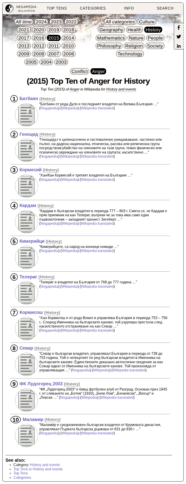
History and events (45, 465)
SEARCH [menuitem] (165, 8)
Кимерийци (32, 241)
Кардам (28, 205)
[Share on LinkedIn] (178, 46)
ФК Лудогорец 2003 (41, 383)
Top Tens (20, 473)
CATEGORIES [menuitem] (93, 8)
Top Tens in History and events (38, 469)
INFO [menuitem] (129, 8)
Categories (22, 477)
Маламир (33, 419)
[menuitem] (21, 8)
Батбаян (29, 98)
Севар (26, 347)
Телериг (28, 276)
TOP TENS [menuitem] (57, 8)
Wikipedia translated (97, 108)
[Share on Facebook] (178, 28)
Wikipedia (69, 108)
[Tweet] (178, 37)
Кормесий (31, 169)
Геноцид (29, 133)
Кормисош (31, 312)
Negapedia (49, 108)
